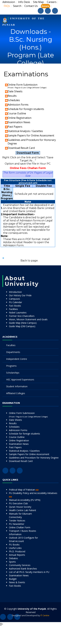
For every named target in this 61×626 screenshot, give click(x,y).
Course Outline (17, 113)
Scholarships (12, 372)
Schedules (14, 100)
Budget (13, 578)
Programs (11, 365)
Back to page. (29, 260)
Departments (13, 352)
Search (17, 6)
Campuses (14, 298)
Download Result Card (21, 148)
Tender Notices (17, 520)
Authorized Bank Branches (23, 568)
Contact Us (31, 6)
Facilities (13, 309)
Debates (13, 558)
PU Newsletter (16, 524)
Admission (8, 2)
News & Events (17, 582)
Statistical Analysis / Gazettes (25, 131)
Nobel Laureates (18, 312)
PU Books (14, 544)
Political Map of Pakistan (22, 489)
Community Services (19, 565)
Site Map (38, 2)
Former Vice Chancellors (21, 315)
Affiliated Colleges (15, 393)
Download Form (28, 152)
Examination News (19, 122)
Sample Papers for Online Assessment (31, 135)
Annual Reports (17, 554)
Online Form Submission (27, 86)
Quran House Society (20, 506)
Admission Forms (18, 104)
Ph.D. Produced (17, 551)
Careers (51, 2)
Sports (12, 561)
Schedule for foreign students (26, 109)
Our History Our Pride (20, 295)
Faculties (10, 345)
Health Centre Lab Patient (22, 510)
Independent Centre (16, 358)
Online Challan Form (19, 527)
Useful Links (15, 548)
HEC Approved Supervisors (20, 379)
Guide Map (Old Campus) (22, 326)
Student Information (16, 386)
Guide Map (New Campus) (23, 322)
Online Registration (19, 118)
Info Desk (24, 2)
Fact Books (15, 305)
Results (12, 96)
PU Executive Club (18, 503)
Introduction (15, 291)
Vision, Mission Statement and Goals (28, 319)
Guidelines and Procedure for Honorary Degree (34, 457)
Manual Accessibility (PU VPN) (24, 499)
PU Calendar (15, 302)
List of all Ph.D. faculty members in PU (29, 572)
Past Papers (15, 126)
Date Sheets (15, 91)
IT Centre (45, 615)
